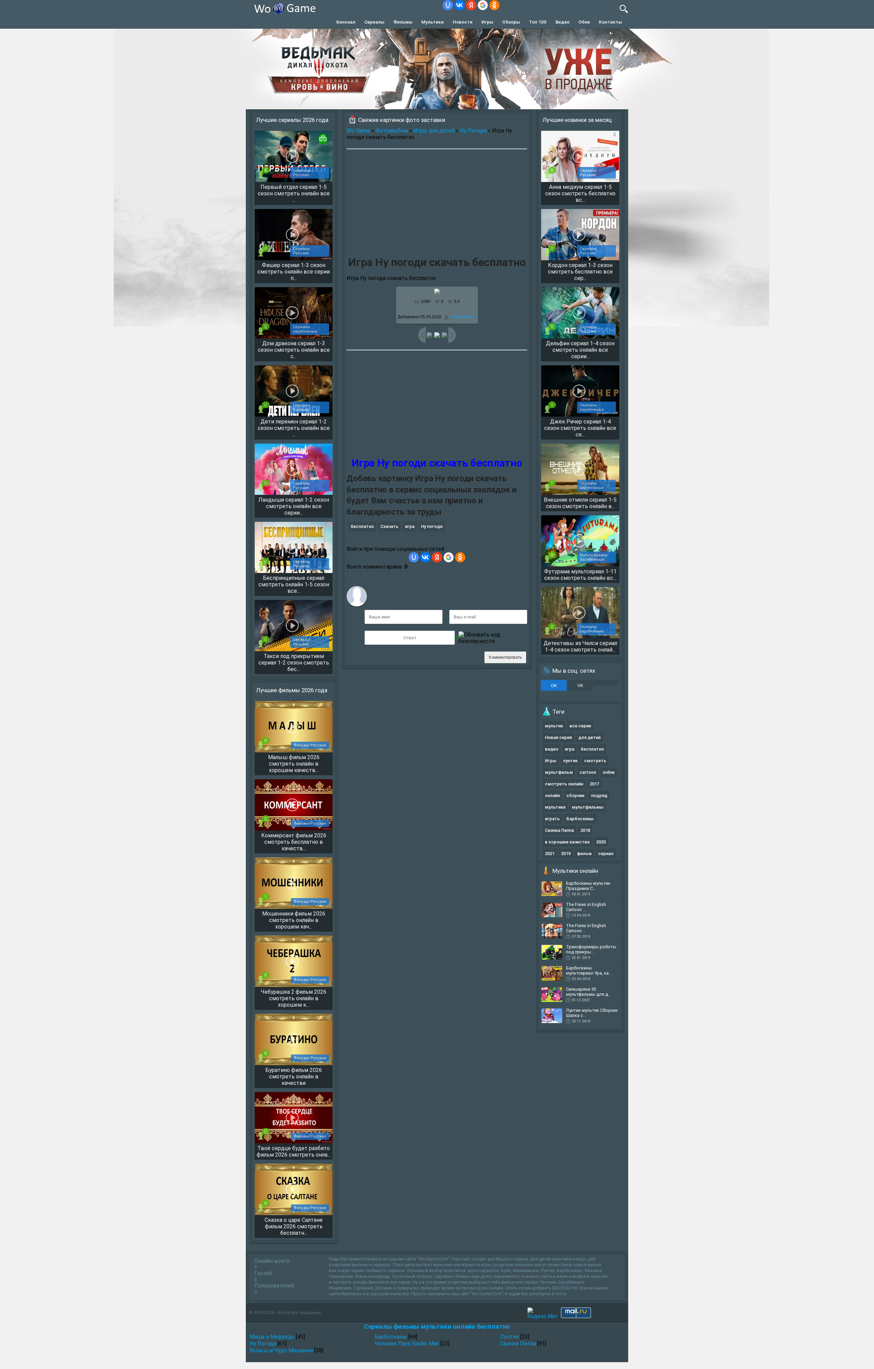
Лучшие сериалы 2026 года (292, 119)
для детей (589, 737)
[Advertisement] (437, 204)
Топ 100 (538, 22)
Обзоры (511, 22)
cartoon (587, 772)
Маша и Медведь (272, 1336)
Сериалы (374, 22)
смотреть (595, 760)
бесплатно (362, 526)
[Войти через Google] (483, 5)
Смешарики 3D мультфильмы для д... (588, 992)
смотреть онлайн (564, 783)
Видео (562, 22)
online (609, 772)
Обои (584, 22)
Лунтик (509, 1336)
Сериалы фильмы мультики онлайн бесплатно (437, 1326)
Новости (463, 22)
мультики (555, 807)
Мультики (432, 22)
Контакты (610, 22)
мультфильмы (588, 807)
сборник (575, 795)
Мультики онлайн (575, 870)
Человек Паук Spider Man (407, 1343)
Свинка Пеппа (559, 830)
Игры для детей (433, 130)
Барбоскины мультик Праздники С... (588, 886)
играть (552, 818)
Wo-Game (358, 130)
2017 (594, 783)
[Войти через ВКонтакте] (459, 5)
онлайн (552, 795)
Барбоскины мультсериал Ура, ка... (589, 970)
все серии (580, 725)
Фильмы (402, 22)
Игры (487, 22)
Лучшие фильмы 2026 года (291, 690)
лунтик (570, 760)
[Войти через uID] (448, 5)
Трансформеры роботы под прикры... (591, 949)
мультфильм (559, 772)
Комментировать (505, 657)
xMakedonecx (463, 317)
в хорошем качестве (567, 841)
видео (551, 749)
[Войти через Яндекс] (471, 5)
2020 (601, 841)
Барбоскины (580, 818)
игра (409, 526)
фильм (584, 853)
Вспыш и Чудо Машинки (281, 1350)
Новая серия (558, 737)
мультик (554, 725)
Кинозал (345, 22)
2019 (565, 853)
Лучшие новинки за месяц (577, 119)
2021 (549, 853)
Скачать (389, 526)
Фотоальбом (392, 130)
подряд (599, 795)
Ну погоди (431, 526)
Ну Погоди (473, 130)
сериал (606, 853)
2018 (585, 830)
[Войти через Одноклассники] (494, 5)
